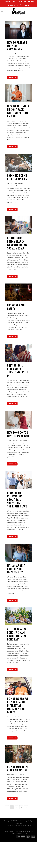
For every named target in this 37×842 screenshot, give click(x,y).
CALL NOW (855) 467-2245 (18, 5)
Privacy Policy (26, 825)
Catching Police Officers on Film (17, 177)
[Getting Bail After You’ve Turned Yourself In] (18, 353)
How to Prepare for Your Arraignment (17, 45)
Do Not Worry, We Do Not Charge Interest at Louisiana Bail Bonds (17, 705)
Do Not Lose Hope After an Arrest (17, 768)
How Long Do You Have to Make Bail (18, 434)
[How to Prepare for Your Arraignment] (18, 30)
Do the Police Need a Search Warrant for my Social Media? (17, 243)
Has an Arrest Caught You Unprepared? (16, 568)
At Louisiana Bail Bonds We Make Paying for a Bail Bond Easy (18, 634)
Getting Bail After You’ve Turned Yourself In (17, 370)
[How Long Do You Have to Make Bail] (18, 420)
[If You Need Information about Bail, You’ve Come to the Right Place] (18, 480)
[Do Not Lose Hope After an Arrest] (18, 754)
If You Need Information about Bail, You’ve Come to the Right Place (17, 499)
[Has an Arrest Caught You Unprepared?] (18, 553)
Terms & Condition (13, 825)
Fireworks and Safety (16, 307)
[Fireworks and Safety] (18, 292)
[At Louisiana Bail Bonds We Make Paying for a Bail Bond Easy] (18, 616)
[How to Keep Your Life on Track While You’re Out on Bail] (18, 93)
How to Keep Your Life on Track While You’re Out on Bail (18, 111)
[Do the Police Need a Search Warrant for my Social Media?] (18, 225)
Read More (12, 77)
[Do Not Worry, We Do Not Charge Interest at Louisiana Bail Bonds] (18, 686)
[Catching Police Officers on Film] (18, 163)
